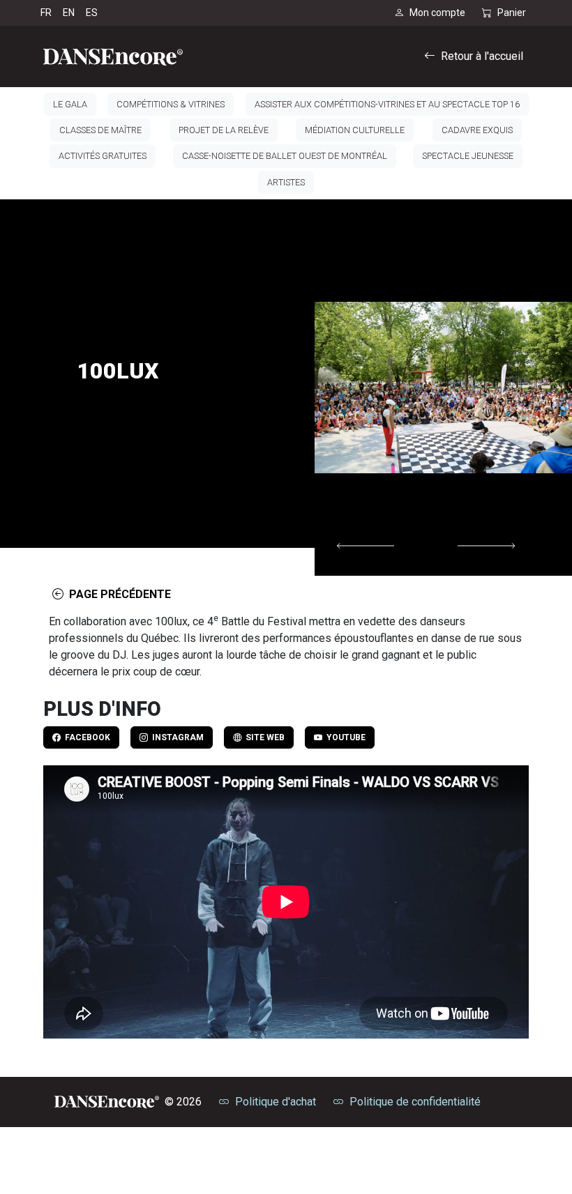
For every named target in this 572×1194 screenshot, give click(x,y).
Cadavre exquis (477, 130)
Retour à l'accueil (482, 56)
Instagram (176, 737)
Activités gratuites (102, 156)
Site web (263, 737)
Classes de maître (100, 130)
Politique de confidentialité (415, 1101)
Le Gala (70, 104)
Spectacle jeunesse (467, 156)
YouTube (344, 737)
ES (92, 12)
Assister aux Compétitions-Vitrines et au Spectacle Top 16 (387, 104)
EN (69, 12)
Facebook (85, 737)
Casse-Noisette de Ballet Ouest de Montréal (284, 156)
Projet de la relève (224, 130)
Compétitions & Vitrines (170, 104)
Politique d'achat (275, 1101)
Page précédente (117, 594)
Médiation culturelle (355, 130)
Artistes (286, 182)
